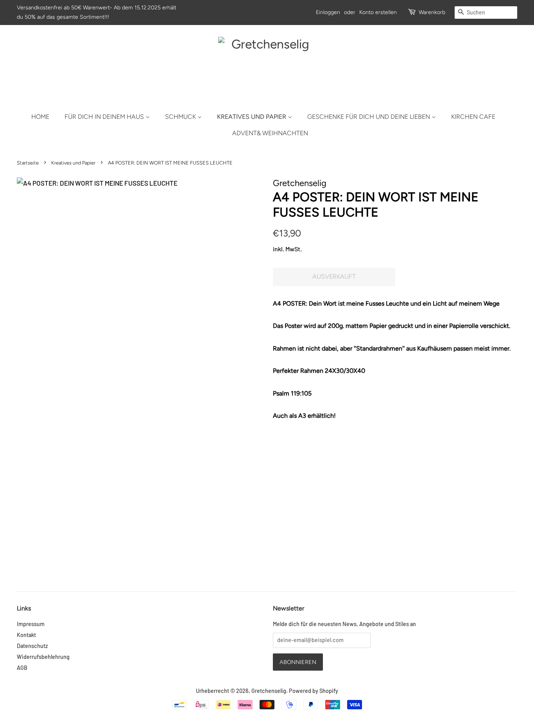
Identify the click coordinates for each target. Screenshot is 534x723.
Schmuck (181, 116)
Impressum (31, 624)
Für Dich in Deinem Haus (105, 116)
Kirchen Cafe (473, 116)
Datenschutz (32, 645)
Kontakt (26, 635)
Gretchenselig (268, 690)
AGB (22, 667)
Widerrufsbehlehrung (43, 656)
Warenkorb (432, 12)
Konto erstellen (378, 12)
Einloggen (328, 12)
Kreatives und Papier (252, 116)
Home (40, 116)
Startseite (28, 163)
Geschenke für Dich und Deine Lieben (369, 116)
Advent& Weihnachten (270, 133)
